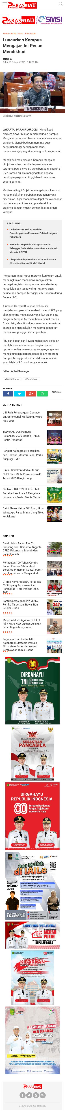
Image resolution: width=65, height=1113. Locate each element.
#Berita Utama (12, 379)
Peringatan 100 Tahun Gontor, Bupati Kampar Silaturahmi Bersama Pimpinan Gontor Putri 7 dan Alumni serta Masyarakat (23, 568)
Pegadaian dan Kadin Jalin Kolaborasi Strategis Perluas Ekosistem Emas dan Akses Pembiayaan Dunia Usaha (20, 645)
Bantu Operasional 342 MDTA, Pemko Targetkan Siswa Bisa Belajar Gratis (20, 604)
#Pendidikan (31, 379)
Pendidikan (30, 33)
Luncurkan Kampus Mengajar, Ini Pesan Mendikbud (22, 45)
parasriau (41, 1106)
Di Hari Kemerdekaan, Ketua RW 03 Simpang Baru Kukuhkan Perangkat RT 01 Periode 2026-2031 (22, 587)
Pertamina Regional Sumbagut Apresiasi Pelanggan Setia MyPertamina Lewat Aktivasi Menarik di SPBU (33, 248)
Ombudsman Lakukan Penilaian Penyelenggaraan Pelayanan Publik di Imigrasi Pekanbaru (33, 233)
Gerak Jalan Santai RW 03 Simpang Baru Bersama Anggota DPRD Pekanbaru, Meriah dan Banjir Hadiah (22, 549)
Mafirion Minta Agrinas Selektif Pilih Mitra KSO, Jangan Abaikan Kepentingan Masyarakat (22, 624)
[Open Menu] (4, 4)
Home (6, 33)
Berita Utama (16, 33)
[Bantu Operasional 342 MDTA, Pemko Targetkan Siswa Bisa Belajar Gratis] (54, 607)
